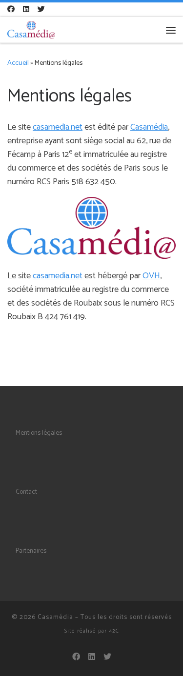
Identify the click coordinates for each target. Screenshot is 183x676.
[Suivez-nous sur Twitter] (41, 9)
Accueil (18, 63)
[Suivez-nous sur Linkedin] (26, 9)
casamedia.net (57, 127)
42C (114, 631)
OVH (151, 276)
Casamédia (149, 127)
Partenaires (31, 550)
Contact (26, 491)
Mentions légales (39, 432)
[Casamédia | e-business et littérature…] (31, 29)
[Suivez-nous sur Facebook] (11, 9)
